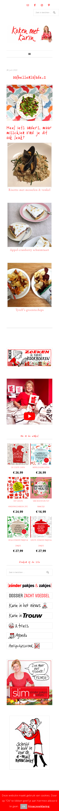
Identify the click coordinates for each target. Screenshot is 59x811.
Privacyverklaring (39, 806)
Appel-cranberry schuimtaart (29, 250)
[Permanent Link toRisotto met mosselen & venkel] (29, 185)
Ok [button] (23, 806)
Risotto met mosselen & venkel (29, 190)
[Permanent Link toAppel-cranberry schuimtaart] (29, 245)
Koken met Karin (29, 34)
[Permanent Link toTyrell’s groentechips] (29, 305)
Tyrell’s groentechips (29, 310)
